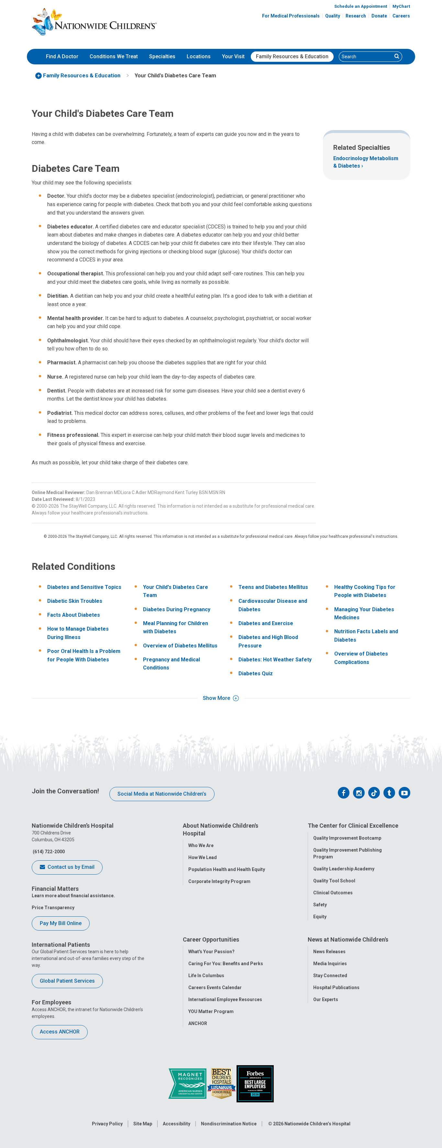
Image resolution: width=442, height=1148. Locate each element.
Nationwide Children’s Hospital (317, 1123)
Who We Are (201, 845)
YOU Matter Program (211, 1011)
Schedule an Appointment (360, 6)
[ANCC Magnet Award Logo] (187, 1083)
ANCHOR (197, 1023)
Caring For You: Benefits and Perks (225, 963)
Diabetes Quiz (255, 673)
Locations (199, 56)
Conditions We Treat (114, 56)
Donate (379, 16)
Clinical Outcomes (333, 892)
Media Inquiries (330, 963)
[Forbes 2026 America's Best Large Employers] (255, 1083)
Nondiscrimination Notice (229, 1123)
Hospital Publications (336, 987)
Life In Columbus (206, 975)
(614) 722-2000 (48, 851)
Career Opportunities (211, 939)
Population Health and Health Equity (226, 869)
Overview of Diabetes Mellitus (180, 646)
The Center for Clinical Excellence (353, 825)
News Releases (329, 951)
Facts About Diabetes (73, 615)
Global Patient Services (67, 981)
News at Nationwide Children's (348, 939)
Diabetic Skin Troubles (74, 601)
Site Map (142, 1123)
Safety (320, 904)
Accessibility (176, 1123)
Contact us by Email (70, 867)
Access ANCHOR (60, 1032)
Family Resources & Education (292, 56)
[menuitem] (62, 56)
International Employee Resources (225, 999)
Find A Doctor (62, 56)
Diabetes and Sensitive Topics (84, 587)
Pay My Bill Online (61, 923)
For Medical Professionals (291, 16)
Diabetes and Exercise (265, 623)
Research (356, 16)
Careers (401, 16)
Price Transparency (53, 907)
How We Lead (202, 857)
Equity (319, 916)
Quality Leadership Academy (343, 868)
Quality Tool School (334, 880)
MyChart (401, 6)
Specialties (162, 56)
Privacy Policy (107, 1123)
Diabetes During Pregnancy (176, 609)
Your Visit (233, 56)
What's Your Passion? (211, 951)
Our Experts (325, 999)
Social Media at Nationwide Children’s (161, 794)
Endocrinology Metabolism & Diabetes (365, 162)
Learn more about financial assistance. (73, 895)
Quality (332, 16)
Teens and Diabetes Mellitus (273, 587)
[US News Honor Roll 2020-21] (222, 1083)
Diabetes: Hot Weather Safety (275, 660)
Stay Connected (330, 975)
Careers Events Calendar (215, 987)
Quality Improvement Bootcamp (347, 838)
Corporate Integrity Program (219, 881)
